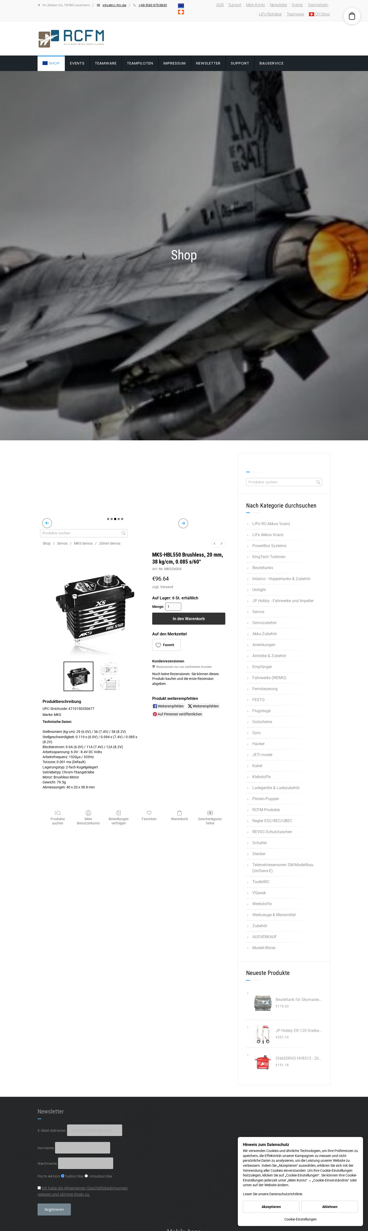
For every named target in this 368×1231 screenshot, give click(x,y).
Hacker (258, 743)
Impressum (174, 63)
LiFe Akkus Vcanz (268, 534)
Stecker (258, 853)
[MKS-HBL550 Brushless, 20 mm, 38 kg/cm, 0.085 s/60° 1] (110, 676)
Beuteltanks (262, 567)
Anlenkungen (263, 644)
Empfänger (262, 666)
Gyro (256, 732)
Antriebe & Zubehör (269, 655)
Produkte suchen (58, 821)
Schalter (259, 842)
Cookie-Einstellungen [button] (300, 1219)
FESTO (258, 699)
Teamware (295, 14)
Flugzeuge (261, 710)
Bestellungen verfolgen (119, 821)
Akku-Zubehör (264, 633)
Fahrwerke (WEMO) (269, 677)
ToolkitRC (260, 881)
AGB (220, 5)
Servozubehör (264, 622)
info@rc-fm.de (114, 5)
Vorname (46, 1147)
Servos (62, 543)
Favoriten (149, 819)
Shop (54, 63)
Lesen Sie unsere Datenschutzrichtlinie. (273, 1194)
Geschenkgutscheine (210, 821)
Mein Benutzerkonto (88, 821)
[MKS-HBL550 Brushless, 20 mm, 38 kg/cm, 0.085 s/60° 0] (78, 676)
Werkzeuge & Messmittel (274, 914)
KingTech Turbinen (268, 556)
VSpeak (259, 892)
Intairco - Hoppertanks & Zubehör (281, 578)
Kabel (257, 765)
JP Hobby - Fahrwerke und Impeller (283, 600)
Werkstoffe (262, 903)
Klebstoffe (261, 776)
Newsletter (278, 5)
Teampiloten (318, 5)
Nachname (47, 1163)
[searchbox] (84, 533)
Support (234, 5)
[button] (166, 645)
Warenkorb (179, 819)
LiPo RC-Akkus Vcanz (271, 523)
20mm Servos (109, 543)
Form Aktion (49, 1175)
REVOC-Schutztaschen (272, 831)
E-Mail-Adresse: (52, 1130)
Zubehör (259, 925)
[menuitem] (214, 543)
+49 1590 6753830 (152, 5)
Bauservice (272, 63)
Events (297, 5)
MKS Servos (83, 543)
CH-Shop (322, 14)
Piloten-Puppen (265, 798)
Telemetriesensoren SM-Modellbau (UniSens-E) (282, 867)
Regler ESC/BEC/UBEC (272, 820)
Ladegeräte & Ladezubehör (276, 787)
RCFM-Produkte (266, 809)
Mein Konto (255, 5)
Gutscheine (262, 721)
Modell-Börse (263, 947)
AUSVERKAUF (264, 936)
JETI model (262, 754)
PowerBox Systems (269, 545)
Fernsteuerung (265, 688)
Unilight (259, 589)
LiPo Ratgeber (270, 14)
